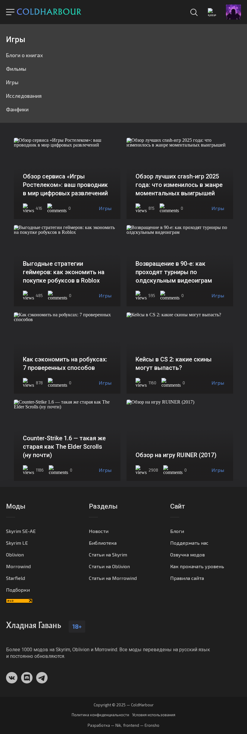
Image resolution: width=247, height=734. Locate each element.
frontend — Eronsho (141, 725)
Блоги (177, 531)
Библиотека (103, 543)
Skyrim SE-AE (21, 531)
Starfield (15, 578)
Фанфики (17, 109)
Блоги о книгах (24, 55)
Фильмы (16, 69)
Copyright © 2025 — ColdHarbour (124, 705)
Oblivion (15, 554)
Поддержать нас (189, 543)
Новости (98, 531)
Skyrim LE (17, 543)
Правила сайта (187, 578)
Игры (12, 82)
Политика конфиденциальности (100, 715)
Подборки (18, 590)
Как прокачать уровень (197, 566)
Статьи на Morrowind (113, 578)
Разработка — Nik (104, 725)
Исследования (24, 96)
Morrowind (18, 566)
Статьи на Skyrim (108, 554)
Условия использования (153, 715)
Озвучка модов (187, 554)
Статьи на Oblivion (109, 566)
